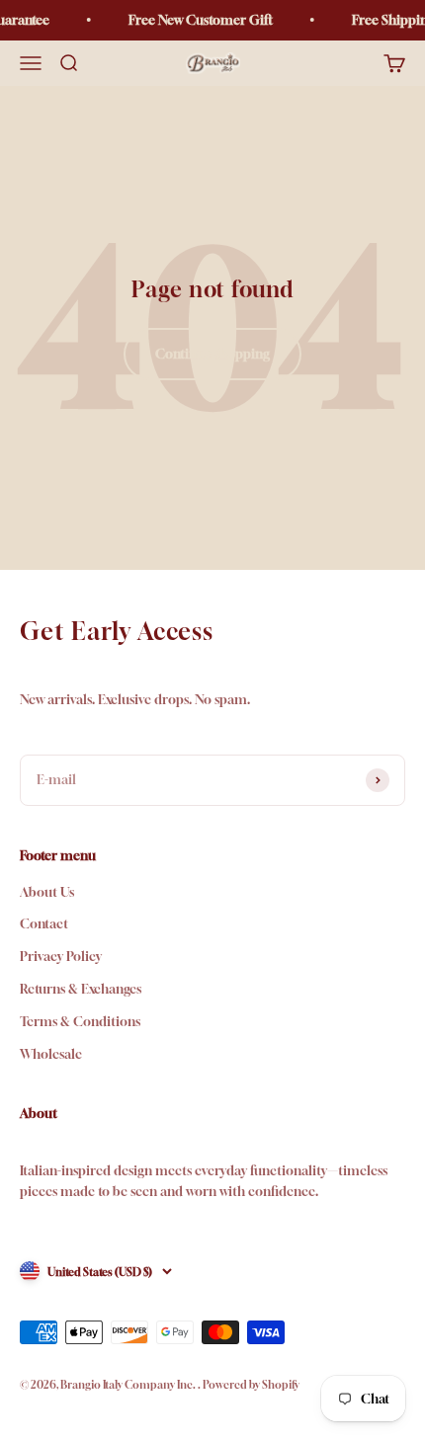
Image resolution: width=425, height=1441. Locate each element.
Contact (44, 923)
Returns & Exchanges (80, 989)
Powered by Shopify (251, 1384)
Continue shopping (212, 353)
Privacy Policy (61, 956)
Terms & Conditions (80, 1021)
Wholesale (51, 1054)
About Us (47, 892)
